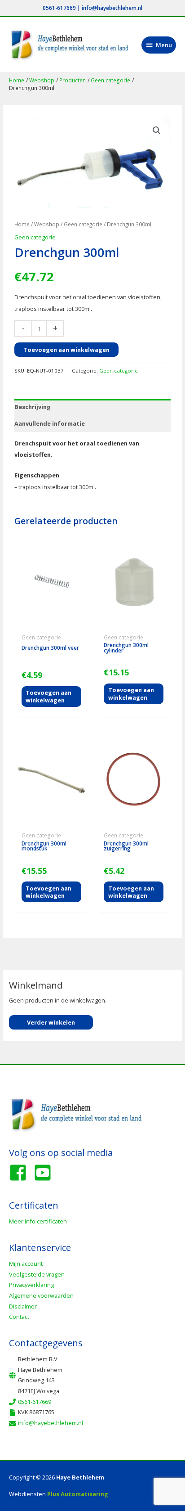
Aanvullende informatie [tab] (49, 423)
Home (22, 224)
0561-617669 (59, 7)
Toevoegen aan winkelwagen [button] (48, 696)
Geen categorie (83, 224)
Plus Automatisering (77, 1494)
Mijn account (26, 1263)
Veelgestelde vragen (37, 1274)
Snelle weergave (51, 624)
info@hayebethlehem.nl (112, 7)
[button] (157, 130)
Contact (19, 1317)
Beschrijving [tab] (32, 407)
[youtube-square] (45, 1173)
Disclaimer (23, 1306)
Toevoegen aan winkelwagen (66, 350)
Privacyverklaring (31, 1285)
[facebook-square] (20, 1173)
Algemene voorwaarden (41, 1295)
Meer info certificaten (38, 1221)
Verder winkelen (51, 1022)
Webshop (46, 224)
